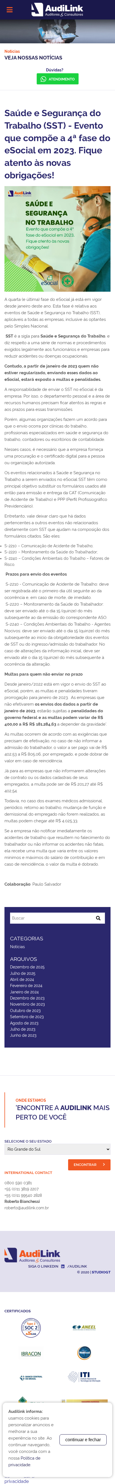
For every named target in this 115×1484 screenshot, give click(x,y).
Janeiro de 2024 (24, 992)
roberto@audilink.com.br (26, 1208)
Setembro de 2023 (27, 1017)
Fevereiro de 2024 (26, 985)
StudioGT (101, 1272)
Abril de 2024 (22, 979)
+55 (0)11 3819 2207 (21, 1189)
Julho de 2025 (22, 973)
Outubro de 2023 (25, 1010)
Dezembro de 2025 (27, 967)
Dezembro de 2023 (27, 998)
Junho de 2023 (23, 1035)
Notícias (17, 947)
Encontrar (85, 1165)
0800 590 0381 (18, 1183)
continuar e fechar (83, 1439)
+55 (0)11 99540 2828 (23, 1195)
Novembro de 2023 (27, 1004)
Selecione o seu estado (28, 1141)
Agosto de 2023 (24, 1023)
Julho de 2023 (22, 1029)
